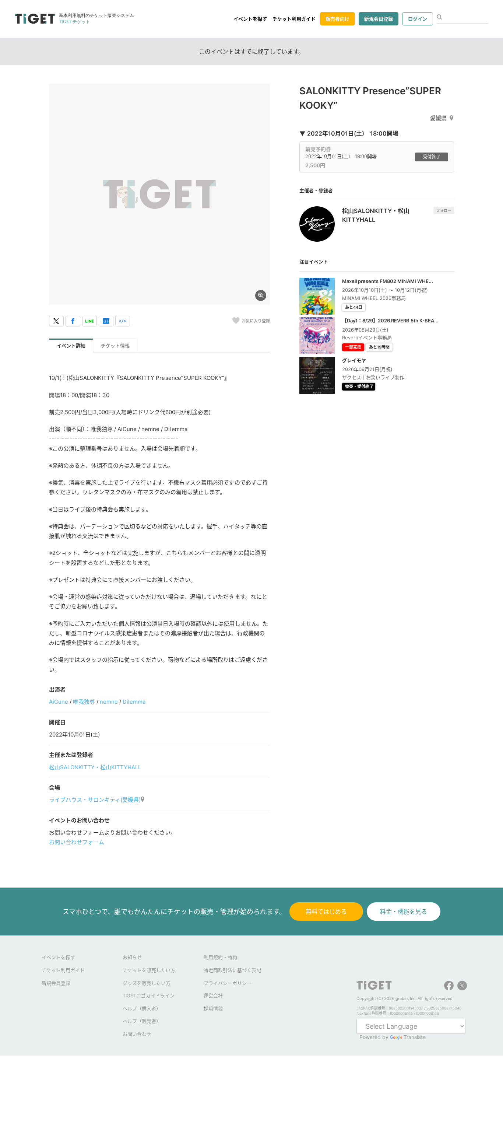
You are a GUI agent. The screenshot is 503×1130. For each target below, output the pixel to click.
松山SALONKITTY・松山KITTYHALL (95, 767)
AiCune (58, 701)
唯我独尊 (84, 701)
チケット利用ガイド (294, 19)
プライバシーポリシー (228, 983)
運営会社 (213, 995)
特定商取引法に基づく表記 (232, 970)
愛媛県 (438, 118)
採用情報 (213, 1008)
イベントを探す (250, 19)
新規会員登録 (378, 19)
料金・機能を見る (403, 911)
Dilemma (134, 701)
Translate (415, 1037)
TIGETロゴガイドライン (149, 995)
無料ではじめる (326, 911)
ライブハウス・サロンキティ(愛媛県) (95, 799)
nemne (109, 701)
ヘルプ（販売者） (142, 1021)
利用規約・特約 (220, 957)
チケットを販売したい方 (149, 970)
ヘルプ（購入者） (142, 1008)
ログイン (417, 19)
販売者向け (337, 19)
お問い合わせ (137, 1034)
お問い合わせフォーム (76, 842)
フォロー (443, 210)
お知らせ (132, 957)
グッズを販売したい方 (146, 983)
